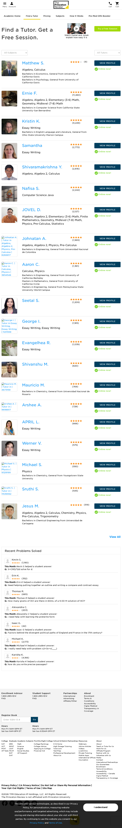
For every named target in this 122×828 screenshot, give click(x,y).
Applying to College (42, 748)
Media (98, 758)
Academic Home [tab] (12, 16)
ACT (3, 746)
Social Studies (23, 751)
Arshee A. (32, 405)
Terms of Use (55, 823)
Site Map (47, 788)
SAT (3, 744)
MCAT (11, 751)
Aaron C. (30, 264)
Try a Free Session (107, 28)
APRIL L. (30, 422)
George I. (31, 321)
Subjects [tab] (60, 16)
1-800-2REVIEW (8, 696)
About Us (57, 755)
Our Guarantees (102, 764)
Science (20, 746)
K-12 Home (57, 744)
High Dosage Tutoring (62, 746)
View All (115, 536)
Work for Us (101, 748)
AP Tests (4, 751)
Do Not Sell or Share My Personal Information (66, 785)
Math (19, 744)
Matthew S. (33, 63)
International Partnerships (107, 762)
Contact (99, 760)
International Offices (87, 758)
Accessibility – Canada (105, 773)
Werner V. (31, 443)
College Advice (40, 746)
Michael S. (32, 464)
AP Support (22, 753)
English (20, 748)
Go (34, 719)
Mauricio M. (33, 385)
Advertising (68, 698)
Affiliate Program (103, 751)
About (99, 744)
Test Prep (57, 751)
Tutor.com (57, 748)
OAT (11, 755)
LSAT (11, 748)
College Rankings (41, 744)
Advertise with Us (103, 755)
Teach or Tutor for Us (105, 746)
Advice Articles (85, 746)
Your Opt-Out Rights (12, 788)
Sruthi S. (30, 489)
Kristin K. (31, 121)
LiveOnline (83, 751)
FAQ (3, 698)
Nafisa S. (30, 188)
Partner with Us (102, 753)
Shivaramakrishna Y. (42, 167)
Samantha (32, 145)
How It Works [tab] (76, 16)
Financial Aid (39, 751)
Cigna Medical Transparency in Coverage (91, 708)
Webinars (82, 744)
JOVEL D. (31, 209)
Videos (81, 748)
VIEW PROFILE (107, 63)
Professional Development (64, 753)
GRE (11, 744)
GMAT (11, 746)
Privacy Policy (37, 823)
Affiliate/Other (70, 701)
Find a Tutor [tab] (32, 16)
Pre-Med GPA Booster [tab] (99, 16)
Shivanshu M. (35, 364)
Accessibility (90, 703)
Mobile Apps (84, 755)
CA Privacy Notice (29, 785)
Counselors (83, 760)
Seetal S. (30, 300)
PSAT (3, 748)
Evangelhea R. (36, 342)
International (69, 696)
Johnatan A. (34, 238)
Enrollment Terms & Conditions (89, 698)
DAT (11, 753)
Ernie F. (29, 93)
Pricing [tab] (46, 16)
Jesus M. (30, 506)
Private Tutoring (85, 753)
